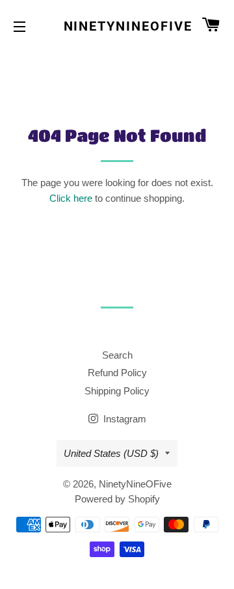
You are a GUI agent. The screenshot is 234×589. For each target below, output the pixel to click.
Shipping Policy (117, 390)
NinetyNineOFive (117, 26)
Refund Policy (117, 372)
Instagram (123, 418)
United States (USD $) (111, 453)
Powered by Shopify (117, 498)
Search (117, 355)
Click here (70, 198)
